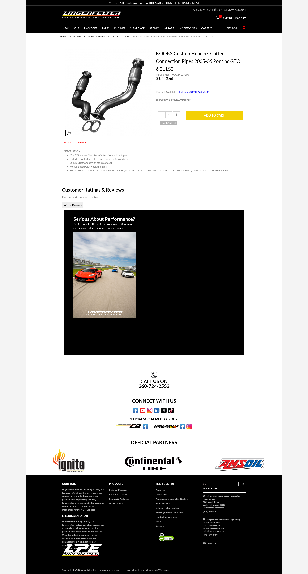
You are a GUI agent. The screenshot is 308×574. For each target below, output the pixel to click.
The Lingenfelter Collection (169, 512)
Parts (105, 28)
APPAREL (169, 28)
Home (63, 36)
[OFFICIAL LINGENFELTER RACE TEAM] (182, 426)
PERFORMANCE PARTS (82, 36)
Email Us (212, 543)
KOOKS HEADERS (119, 36)
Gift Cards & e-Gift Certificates (141, 2)
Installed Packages (118, 490)
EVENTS (112, 2)
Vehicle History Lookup (167, 508)
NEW (65, 28)
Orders (221, 10)
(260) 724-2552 (203, 10)
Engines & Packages (119, 499)
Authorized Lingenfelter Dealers (172, 499)
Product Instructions (166, 517)
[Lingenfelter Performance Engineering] (91, 15)
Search (232, 28)
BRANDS (154, 28)
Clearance (137, 28)
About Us (160, 490)
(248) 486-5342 (210, 511)
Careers (160, 526)
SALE (76, 28)
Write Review (72, 205)
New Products (116, 503)
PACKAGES (90, 28)
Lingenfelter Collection (183, 2)
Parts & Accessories (119, 494)
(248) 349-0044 (210, 535)
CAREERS (206, 28)
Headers (102, 36)
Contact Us (161, 494)
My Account (238, 10)
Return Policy (163, 503)
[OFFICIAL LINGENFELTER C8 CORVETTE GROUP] (145, 426)
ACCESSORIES (188, 28)
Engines (119, 28)
